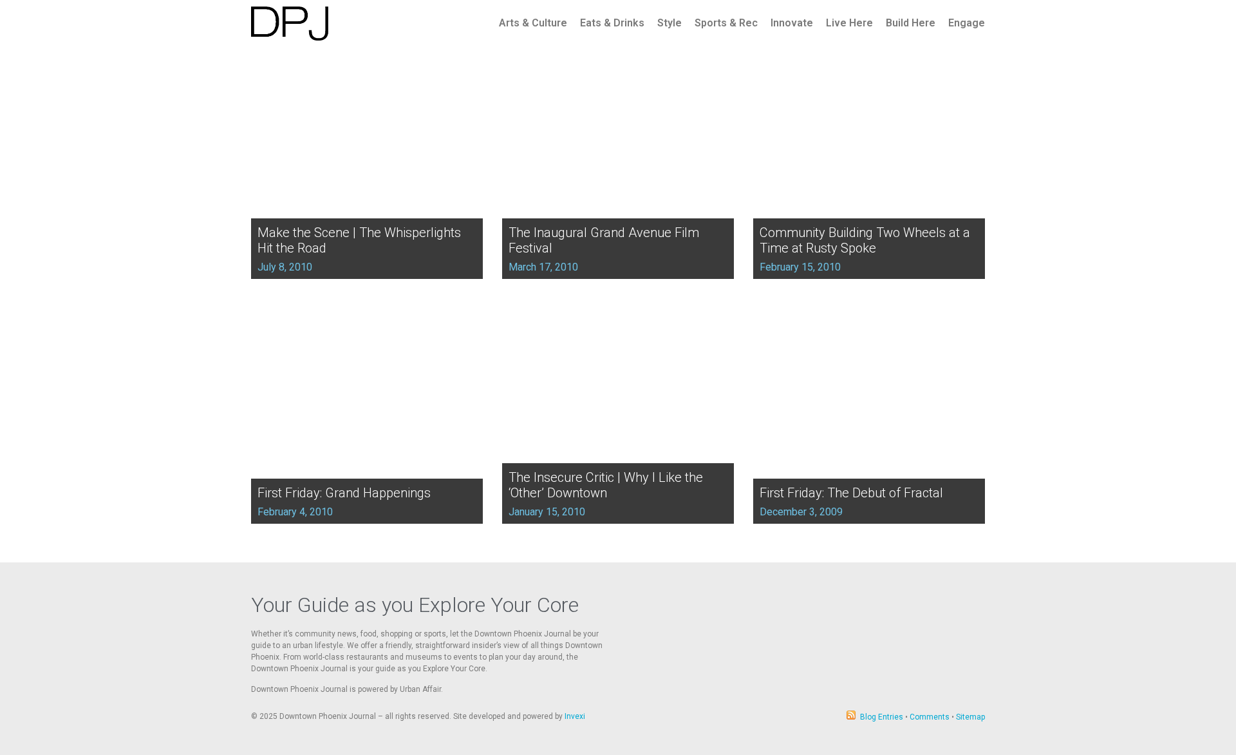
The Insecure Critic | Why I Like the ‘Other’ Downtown (606, 485)
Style (669, 23)
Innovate (792, 23)
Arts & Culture (533, 23)
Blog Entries (881, 717)
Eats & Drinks (612, 23)
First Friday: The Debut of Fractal (851, 493)
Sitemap (970, 717)
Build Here (910, 23)
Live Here (849, 23)
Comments (930, 717)
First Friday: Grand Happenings (344, 493)
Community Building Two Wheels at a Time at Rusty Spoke (865, 240)
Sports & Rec (726, 23)
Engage (966, 23)
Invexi (575, 716)
